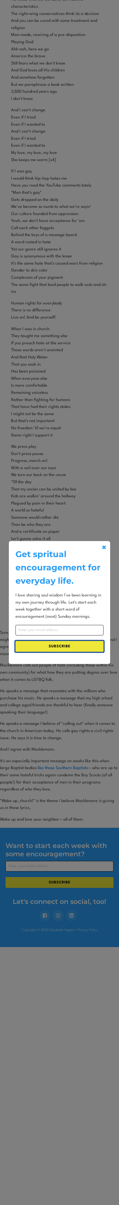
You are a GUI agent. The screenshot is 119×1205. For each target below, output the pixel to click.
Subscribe (59, 646)
